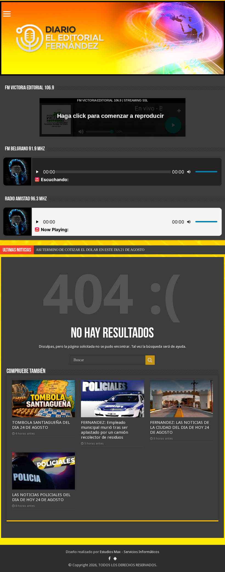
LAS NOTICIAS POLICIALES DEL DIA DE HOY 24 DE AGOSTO (41, 497)
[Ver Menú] (6, 14)
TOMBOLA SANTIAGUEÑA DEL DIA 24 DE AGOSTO (41, 425)
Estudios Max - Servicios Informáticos (129, 552)
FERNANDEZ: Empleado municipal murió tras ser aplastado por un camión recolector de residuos (104, 430)
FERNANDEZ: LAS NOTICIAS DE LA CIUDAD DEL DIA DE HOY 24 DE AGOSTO (179, 427)
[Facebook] (109, 558)
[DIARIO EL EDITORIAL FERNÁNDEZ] (112, 38)
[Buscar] (150, 360)
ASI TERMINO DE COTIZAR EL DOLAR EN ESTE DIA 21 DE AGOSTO (90, 250)
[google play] (115, 558)
